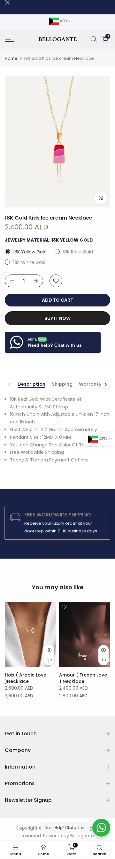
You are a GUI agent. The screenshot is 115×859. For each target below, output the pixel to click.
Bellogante (82, 835)
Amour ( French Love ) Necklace (83, 678)
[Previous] (9, 384)
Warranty (90, 384)
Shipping (62, 384)
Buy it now (57, 318)
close (7, 2)
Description (31, 384)
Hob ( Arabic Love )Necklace (25, 678)
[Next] (105, 384)
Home (11, 58)
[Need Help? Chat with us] (101, 828)
